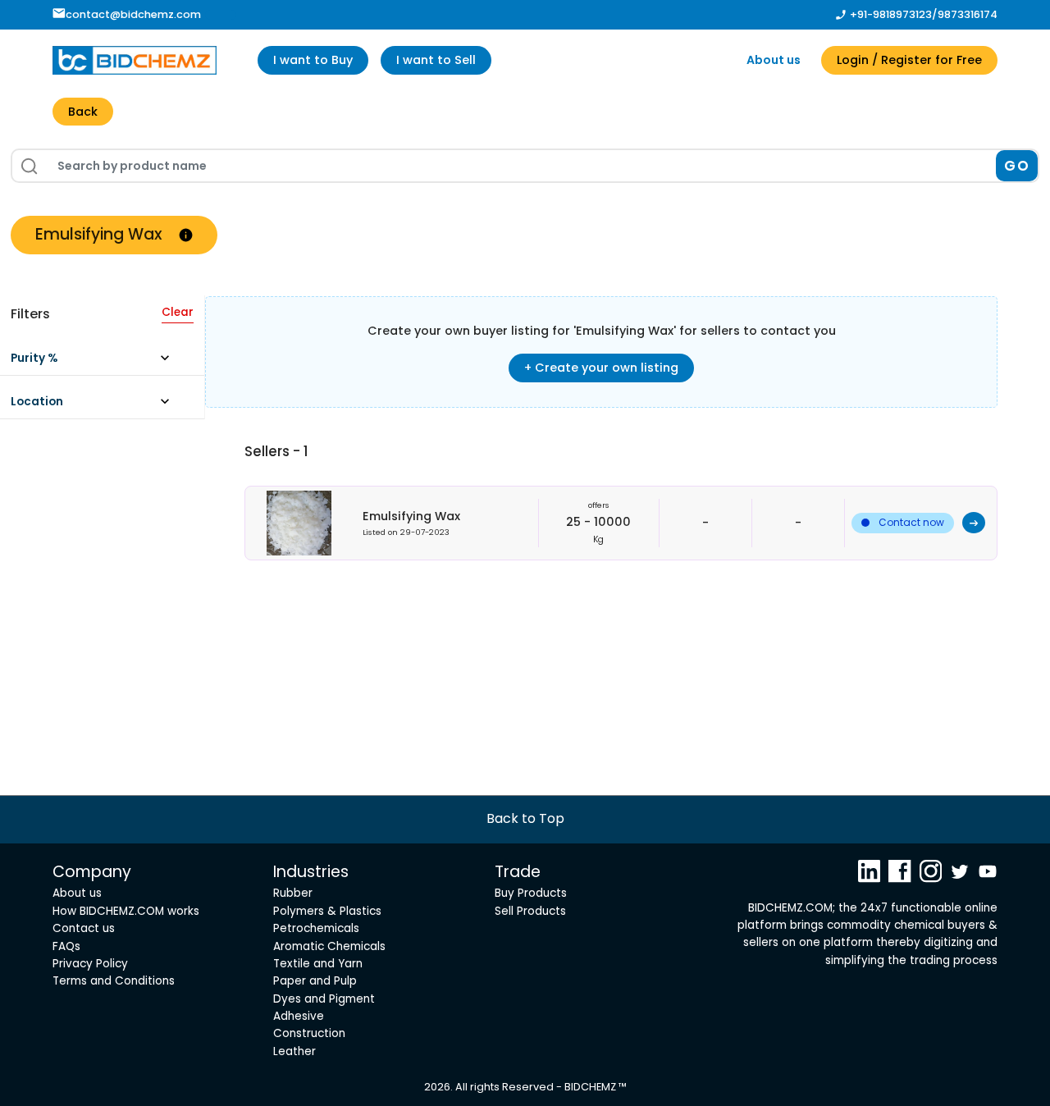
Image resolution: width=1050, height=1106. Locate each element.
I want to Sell (436, 60)
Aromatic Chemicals (329, 946)
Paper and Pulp (315, 981)
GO (1016, 166)
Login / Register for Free (909, 60)
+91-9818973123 (891, 14)
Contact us (83, 928)
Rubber (293, 893)
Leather (294, 1051)
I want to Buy (313, 60)
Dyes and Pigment (324, 999)
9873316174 (968, 14)
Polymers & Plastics (327, 911)
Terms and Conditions (113, 981)
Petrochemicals (316, 928)
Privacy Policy (90, 963)
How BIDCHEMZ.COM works (125, 911)
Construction (309, 1033)
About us (773, 60)
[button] (98, 362)
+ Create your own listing (601, 367)
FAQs (66, 946)
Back (83, 111)
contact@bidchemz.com (133, 14)
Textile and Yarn (318, 963)
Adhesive (298, 1016)
